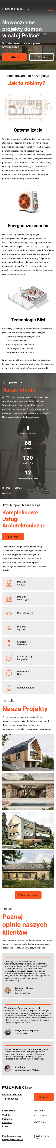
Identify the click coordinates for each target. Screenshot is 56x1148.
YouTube (6, 1115)
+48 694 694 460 (10, 1099)
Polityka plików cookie (12, 1139)
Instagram (7, 1119)
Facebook (7, 1122)
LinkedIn (6, 1126)
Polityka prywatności (11, 1136)
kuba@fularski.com (12, 1094)
